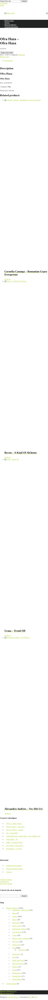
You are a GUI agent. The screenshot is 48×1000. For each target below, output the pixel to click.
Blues (14, 913)
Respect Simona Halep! (14, 869)
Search (24, 1)
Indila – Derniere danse (14, 842)
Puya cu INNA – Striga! (14, 830)
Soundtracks (16, 976)
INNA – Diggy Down (14, 824)
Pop (7, 57)
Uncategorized (11, 984)
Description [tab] (8, 61)
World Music (16, 979)
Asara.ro (9, 872)
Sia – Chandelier (12, 833)
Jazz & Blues (17, 932)
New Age (15, 942)
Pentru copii (16, 945)
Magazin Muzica (10, 25)
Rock (14, 970)
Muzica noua (9, 21)
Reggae (15, 967)
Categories (3, 3)
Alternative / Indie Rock (20, 910)
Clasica (14, 916)
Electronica (16, 923)
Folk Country (17, 926)
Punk (14, 957)
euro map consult (6, 884)
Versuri (6, 23)
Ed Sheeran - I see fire (14, 849)
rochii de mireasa (6, 880)
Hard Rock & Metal (19, 929)
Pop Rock (21, 950)
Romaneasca (16, 973)
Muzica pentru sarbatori (20, 938)
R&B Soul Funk (18, 960)
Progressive (16, 954)
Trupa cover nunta (7, 53)
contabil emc (4, 882)
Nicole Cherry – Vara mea (15, 827)
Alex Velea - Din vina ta (14, 846)
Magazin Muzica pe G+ (8, 991)
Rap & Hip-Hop (18, 964)
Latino (14, 935)
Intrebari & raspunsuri (14, 866)
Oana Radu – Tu (12, 839)
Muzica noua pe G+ (7, 993)
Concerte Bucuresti (11, 27)
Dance (14, 920)
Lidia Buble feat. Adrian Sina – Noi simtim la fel (23, 836)
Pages (2, 5)
